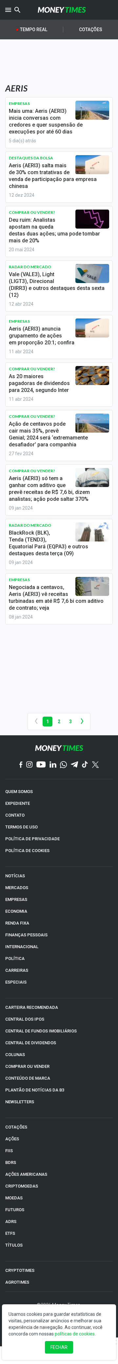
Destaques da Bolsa (31, 157)
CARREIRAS (16, 970)
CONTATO (15, 815)
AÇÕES (12, 1138)
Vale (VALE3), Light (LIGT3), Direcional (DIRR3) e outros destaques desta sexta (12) (57, 284)
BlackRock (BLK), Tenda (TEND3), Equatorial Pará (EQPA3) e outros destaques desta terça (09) (48, 543)
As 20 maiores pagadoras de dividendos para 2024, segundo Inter (39, 383)
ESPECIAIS (16, 982)
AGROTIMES (17, 1282)
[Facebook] (21, 765)
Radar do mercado (30, 266)
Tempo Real (33, 29)
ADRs (10, 1221)
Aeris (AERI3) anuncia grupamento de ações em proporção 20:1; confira (41, 336)
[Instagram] (29, 765)
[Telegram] (74, 765)
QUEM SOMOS (19, 791)
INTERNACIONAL (21, 946)
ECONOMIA (16, 911)
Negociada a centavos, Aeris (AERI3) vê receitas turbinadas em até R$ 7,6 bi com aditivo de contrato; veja (56, 597)
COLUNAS (15, 1054)
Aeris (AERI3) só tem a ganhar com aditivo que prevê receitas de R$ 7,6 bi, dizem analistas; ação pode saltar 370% (49, 488)
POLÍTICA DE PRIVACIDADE (32, 838)
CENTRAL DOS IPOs (24, 1019)
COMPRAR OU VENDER (27, 1066)
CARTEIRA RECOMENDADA (31, 1007)
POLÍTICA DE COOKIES (27, 850)
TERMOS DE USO (21, 827)
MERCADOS (16, 887)
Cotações (90, 29)
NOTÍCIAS (15, 875)
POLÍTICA (15, 958)
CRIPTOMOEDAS (21, 1186)
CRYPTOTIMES (19, 1270)
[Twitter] (95, 765)
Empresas (19, 103)
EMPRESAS (16, 899)
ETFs (10, 1233)
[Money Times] (61, 10)
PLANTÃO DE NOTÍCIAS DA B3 (34, 1090)
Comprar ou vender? (32, 212)
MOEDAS (14, 1197)
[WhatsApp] (63, 765)
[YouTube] (41, 765)
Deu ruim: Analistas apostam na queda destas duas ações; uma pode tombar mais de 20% (54, 230)
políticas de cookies (75, 1333)
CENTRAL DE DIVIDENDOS (30, 1042)
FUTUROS (14, 1209)
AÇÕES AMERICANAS (26, 1174)
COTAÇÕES (16, 1127)
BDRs (10, 1162)
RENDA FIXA (17, 923)
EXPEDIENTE (17, 803)
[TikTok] (85, 765)
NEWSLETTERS (19, 1101)
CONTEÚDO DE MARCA (27, 1078)
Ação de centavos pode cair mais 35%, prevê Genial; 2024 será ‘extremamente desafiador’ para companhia (48, 434)
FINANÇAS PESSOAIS (26, 934)
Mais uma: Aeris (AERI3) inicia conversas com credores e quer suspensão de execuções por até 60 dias (46, 121)
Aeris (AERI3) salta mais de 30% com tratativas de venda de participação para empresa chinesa (53, 175)
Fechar (59, 1347)
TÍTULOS (14, 1245)
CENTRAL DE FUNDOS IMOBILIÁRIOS (41, 1030)
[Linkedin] (52, 765)
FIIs (9, 1150)
